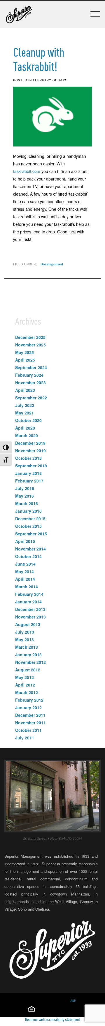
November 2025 (30, 345)
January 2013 (28, 654)
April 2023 (25, 390)
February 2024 (29, 375)
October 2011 (28, 730)
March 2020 (26, 435)
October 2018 (28, 458)
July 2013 (24, 632)
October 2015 (28, 526)
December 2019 (30, 443)
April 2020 (25, 428)
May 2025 (24, 352)
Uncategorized (52, 264)
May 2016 (24, 496)
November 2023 (30, 382)
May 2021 (24, 413)
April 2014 (25, 579)
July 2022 (24, 405)
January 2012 (28, 707)
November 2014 (30, 549)
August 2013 (27, 624)
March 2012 (26, 692)
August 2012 (27, 670)
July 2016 (24, 488)
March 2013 (26, 647)
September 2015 (31, 534)
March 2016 (26, 503)
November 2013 (30, 617)
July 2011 (24, 738)
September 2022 (31, 398)
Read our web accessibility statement (52, 1019)
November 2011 (30, 722)
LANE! (73, 1001)
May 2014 (24, 571)
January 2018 (28, 473)
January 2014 (28, 602)
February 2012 (29, 700)
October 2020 (28, 420)
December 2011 (30, 715)
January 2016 (28, 511)
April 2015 (25, 541)
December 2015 (30, 518)
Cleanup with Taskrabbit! (38, 59)
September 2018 (31, 466)
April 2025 (25, 360)
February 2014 (29, 594)
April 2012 (25, 685)
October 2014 (28, 556)
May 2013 (24, 639)
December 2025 (30, 337)
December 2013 (30, 609)
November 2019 (30, 450)
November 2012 (30, 662)
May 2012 (24, 677)
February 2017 (29, 481)
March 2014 (26, 586)
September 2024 (31, 367)
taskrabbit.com (26, 171)
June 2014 (25, 564)
